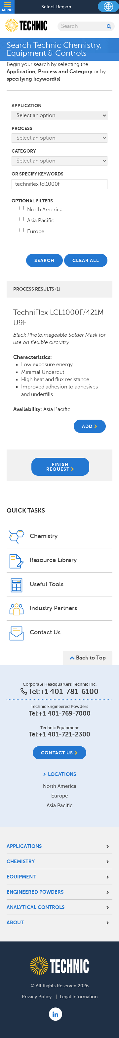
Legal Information (79, 997)
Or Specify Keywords (37, 173)
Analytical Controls (35, 907)
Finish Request (57, 467)
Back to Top (90, 658)
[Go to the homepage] (59, 965)
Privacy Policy (37, 997)
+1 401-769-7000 (65, 713)
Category (24, 151)
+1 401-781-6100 (69, 691)
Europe (35, 232)
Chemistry (21, 861)
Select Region (56, 7)
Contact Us (57, 752)
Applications (24, 846)
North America (44, 210)
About (15, 922)
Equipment (21, 876)
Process (22, 128)
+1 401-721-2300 (64, 734)
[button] (90, 426)
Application (27, 105)
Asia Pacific (40, 221)
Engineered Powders (35, 892)
